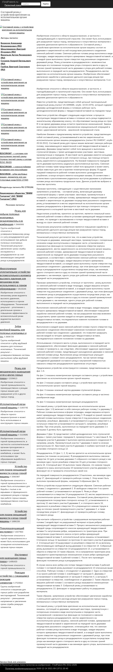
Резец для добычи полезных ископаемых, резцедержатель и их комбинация (13, 218)
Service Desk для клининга (13, 662)
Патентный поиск (13, 5)
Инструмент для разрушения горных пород (14, 558)
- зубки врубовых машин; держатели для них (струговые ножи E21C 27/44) (14, 177)
